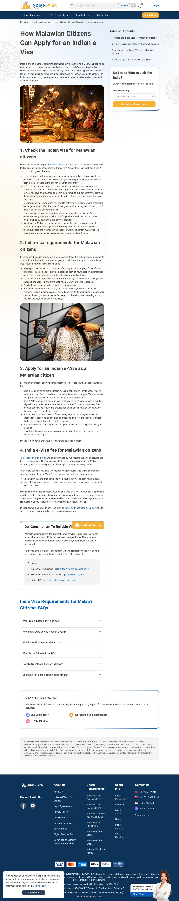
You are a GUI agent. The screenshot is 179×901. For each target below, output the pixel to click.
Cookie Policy (60, 828)
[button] (171, 894)
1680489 (118, 892)
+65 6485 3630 (147, 803)
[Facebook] (23, 805)
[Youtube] (33, 805)
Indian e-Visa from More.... (96, 851)
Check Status (118, 812)
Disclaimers (59, 817)
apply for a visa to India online (56, 164)
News (118, 819)
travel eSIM (70, 508)
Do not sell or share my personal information (65, 842)
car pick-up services (91, 508)
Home (25, 22)
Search (124, 5)
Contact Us (102, 15)
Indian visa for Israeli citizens (94, 806)
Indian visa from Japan (94, 833)
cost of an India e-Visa (35, 458)
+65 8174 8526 (147, 808)
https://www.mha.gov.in (73, 574)
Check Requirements (41, 22)
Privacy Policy (61, 812)
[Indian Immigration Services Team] (38, 5)
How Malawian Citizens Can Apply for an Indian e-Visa (78, 22)
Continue (33, 892)
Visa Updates (119, 835)
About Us (58, 791)
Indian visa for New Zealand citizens (96, 815)
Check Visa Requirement (134, 104)
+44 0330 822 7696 (149, 797)
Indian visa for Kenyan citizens (94, 797)
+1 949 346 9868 (39, 721)
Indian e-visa (26, 77)
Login (156, 5)
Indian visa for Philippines (94, 824)
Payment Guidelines (63, 823)
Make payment (119, 826)
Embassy (119, 804)
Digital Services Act (63, 834)
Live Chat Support (40, 714)
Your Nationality (121, 90)
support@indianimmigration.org (91, 714)
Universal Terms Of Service (63, 799)
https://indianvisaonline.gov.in (74, 569)
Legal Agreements (63, 806)
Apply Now (150, 15)
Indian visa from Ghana (94, 842)
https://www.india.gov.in (65, 580)
